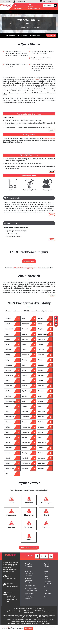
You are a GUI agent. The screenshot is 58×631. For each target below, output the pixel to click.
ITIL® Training (24, 27)
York (7, 473)
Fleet (23, 380)
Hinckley (40, 391)
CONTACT (45, 12)
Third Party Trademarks (47, 582)
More (51, 130)
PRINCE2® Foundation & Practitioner (29, 573)
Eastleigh (24, 375)
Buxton (8, 339)
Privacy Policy (46, 572)
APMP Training (29, 593)
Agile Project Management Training (28, 580)
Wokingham (41, 463)
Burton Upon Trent (43, 334)
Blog (45, 597)
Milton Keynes (26, 416)
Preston (40, 432)
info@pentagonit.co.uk (34, 8)
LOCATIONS (33, 12)
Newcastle (41, 416)
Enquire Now (29, 261)
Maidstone (25, 411)
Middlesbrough (10, 416)
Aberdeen (8, 318)
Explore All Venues (29, 548)
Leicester (41, 401)
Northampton (9, 422)
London (40, 406)
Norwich (24, 422)
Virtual (8, 458)
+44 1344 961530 (18, 8)
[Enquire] (56, 324)
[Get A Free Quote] (56, 321)
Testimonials (47, 593)
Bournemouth (10, 329)
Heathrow (8, 391)
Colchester (41, 354)
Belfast (8, 323)
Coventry (24, 360)
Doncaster (8, 370)
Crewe (40, 360)
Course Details (23, 35)
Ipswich (24, 396)
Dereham (41, 365)
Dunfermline (9, 375)
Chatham (40, 344)
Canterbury (41, 339)
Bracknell (25, 329)
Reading (8, 437)
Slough (40, 437)
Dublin (24, 370)
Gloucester (9, 385)
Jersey (40, 396)
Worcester (25, 468)
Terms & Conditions (47, 577)
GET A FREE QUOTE (48, 1)
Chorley (8, 354)
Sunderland (9, 447)
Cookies (46, 587)
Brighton (40, 329)
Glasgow (40, 380)
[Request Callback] (56, 317)
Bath (23, 318)
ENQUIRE (7, 1)
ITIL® (37, 79)
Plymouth (41, 427)
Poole (7, 432)
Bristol (7, 334)
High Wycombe (26, 391)
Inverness (8, 396)
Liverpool (24, 406)
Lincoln (8, 406)
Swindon (40, 447)
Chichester (41, 349)
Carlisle (24, 344)
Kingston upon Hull (11, 401)
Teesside (8, 453)
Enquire (50, 35)
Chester (24, 349)
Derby (23, 365)
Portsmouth (25, 432)
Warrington (41, 458)
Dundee (40, 370)
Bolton (40, 323)
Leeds (23, 401)
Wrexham (41, 468)
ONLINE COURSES (19, 12)
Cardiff (8, 344)
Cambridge (25, 339)
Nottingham (41, 422)
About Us (46, 590)
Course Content (36, 35)
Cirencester (25, 354)
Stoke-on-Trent (42, 442)
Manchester (41, 411)
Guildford (24, 385)
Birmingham (25, 323)
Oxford (8, 427)
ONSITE (27, 12)
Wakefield (25, 458)
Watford (8, 463)
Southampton (26, 442)
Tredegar (40, 453)
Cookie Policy (5, 627)
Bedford (40, 318)
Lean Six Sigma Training (29, 597)
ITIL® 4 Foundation (30, 585)
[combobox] (48, 5)
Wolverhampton (10, 468)
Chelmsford (9, 349)
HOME (4, 12)
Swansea (24, 447)
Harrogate (41, 385)
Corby (7, 360)
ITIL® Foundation (49, 138)
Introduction (12, 35)
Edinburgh (41, 375)
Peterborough (26, 427)
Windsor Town (26, 463)
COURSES (9, 12)
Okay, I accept (28, 628)
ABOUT (40, 12)
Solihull (8, 442)
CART (50, 12)
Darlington (9, 365)
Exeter (7, 380)
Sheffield (24, 437)
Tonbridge (25, 453)
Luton (7, 411)
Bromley (24, 334)
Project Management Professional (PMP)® (31, 589)
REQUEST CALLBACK (21, 1)
